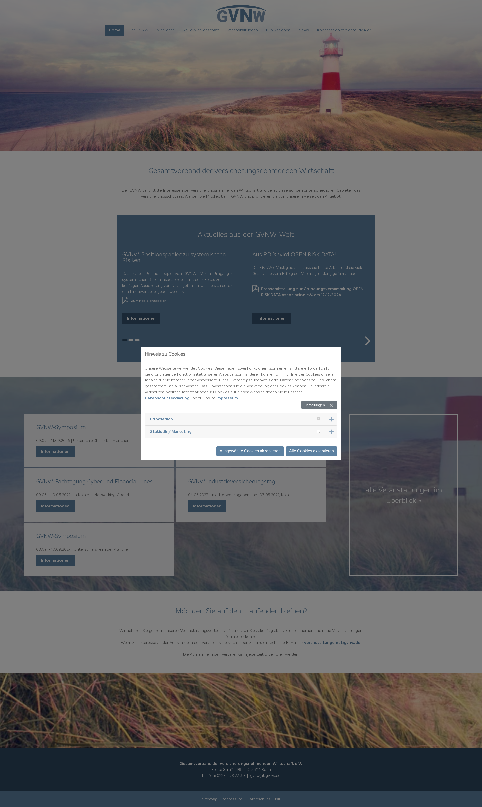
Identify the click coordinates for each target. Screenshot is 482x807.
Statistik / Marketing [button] (171, 431)
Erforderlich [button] (161, 418)
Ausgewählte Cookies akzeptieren (250, 451)
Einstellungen (314, 405)
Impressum (227, 397)
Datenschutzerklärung (167, 397)
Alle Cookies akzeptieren (311, 451)
